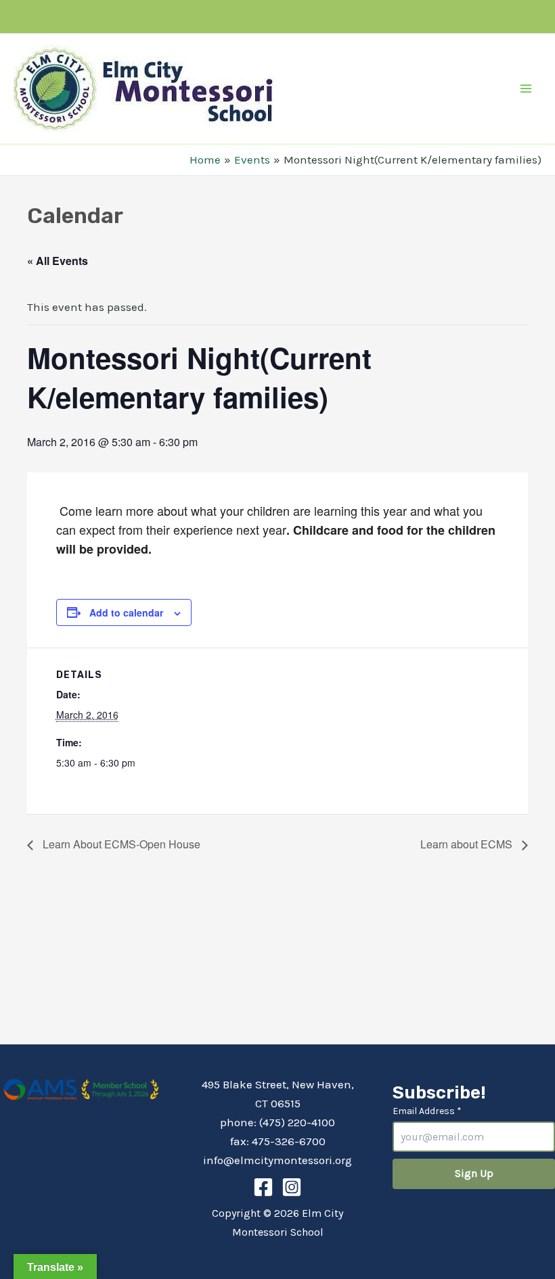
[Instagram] (292, 1187)
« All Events (57, 260)
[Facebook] (263, 1187)
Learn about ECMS (467, 844)
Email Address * (427, 1111)
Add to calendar (126, 612)
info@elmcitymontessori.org (277, 1160)
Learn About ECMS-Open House (120, 844)
